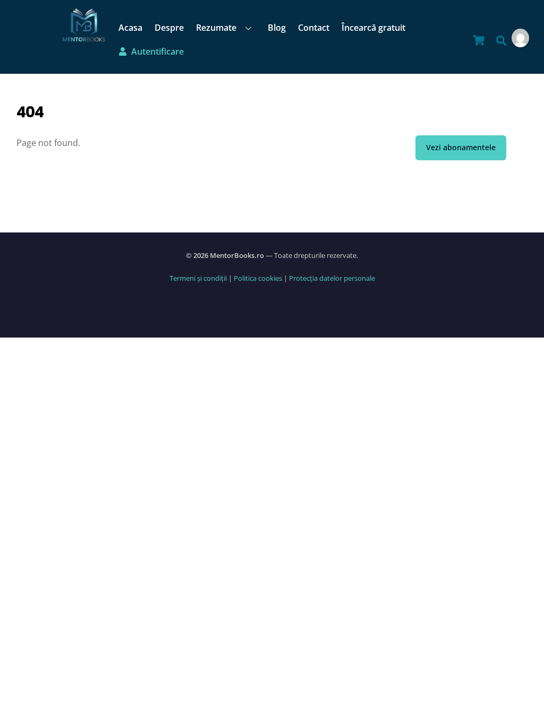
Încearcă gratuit (373, 27)
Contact (313, 27)
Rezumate (216, 27)
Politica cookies (258, 278)
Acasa (130, 27)
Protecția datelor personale (332, 278)
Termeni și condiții (198, 278)
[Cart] (478, 40)
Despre (169, 27)
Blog (277, 27)
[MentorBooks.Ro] (84, 36)
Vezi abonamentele (461, 147)
